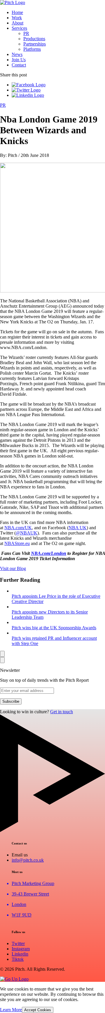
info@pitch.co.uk (28, 860)
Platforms (32, 49)
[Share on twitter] (26, 89)
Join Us (19, 59)
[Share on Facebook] (29, 84)
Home (17, 12)
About (17, 22)
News (17, 54)
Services (19, 28)
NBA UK (78, 527)
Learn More (11, 1009)
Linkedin (20, 953)
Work (17, 17)
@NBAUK (26, 532)
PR (26, 33)
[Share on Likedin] (28, 95)
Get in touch (61, 711)
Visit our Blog (13, 568)
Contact (19, 64)
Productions (34, 38)
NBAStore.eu (17, 543)
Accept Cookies (37, 1010)
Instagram (21, 948)
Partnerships (34, 43)
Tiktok (18, 959)
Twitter (18, 943)
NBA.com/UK (18, 527)
